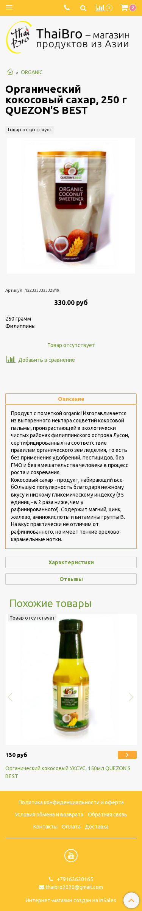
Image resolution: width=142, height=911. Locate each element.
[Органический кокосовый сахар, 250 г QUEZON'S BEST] (71, 206)
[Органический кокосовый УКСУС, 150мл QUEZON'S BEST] (71, 679)
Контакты (45, 827)
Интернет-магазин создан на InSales (71, 900)
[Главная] (10, 72)
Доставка (97, 827)
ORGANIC (32, 72)
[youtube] (71, 855)
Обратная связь (107, 814)
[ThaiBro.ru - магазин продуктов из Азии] (71, 36)
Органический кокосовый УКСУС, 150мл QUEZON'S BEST (68, 772)
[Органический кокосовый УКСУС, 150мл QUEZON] (127, 754)
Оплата (71, 827)
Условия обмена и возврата (49, 814)
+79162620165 (74, 879)
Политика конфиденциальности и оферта (71, 802)
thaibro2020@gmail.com (74, 887)
